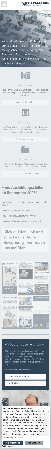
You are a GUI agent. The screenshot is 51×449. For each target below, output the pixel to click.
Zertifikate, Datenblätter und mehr (25, 174)
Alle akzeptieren (13, 443)
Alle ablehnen (33, 443)
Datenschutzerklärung (13, 437)
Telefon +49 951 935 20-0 (19, 377)
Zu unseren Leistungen (25, 139)
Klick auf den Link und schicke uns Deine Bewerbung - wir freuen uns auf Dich (24, 240)
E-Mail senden (15, 383)
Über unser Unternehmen (25, 102)
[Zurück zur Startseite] (35, 4)
